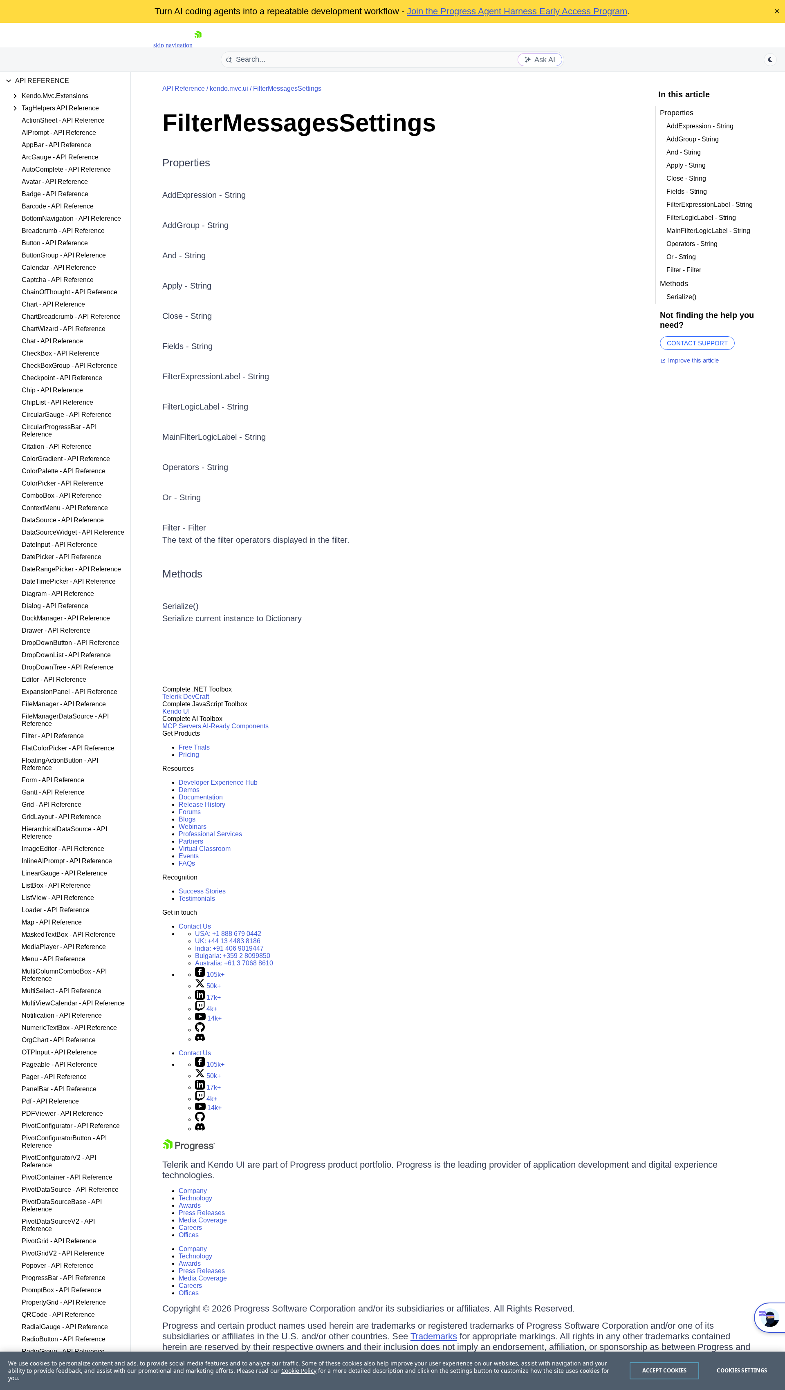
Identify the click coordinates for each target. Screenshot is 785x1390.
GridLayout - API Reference (61, 816)
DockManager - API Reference (66, 618)
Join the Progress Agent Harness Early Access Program (517, 11)
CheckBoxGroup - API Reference (69, 365)
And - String (184, 255)
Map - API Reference (52, 922)
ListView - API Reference (58, 897)
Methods (182, 574)
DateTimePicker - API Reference (69, 581)
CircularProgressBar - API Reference (59, 430)
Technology (195, 1198)
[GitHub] (200, 1029)
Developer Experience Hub (218, 782)
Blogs (187, 819)
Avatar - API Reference (55, 181)
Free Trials (194, 747)
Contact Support (697, 343)
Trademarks (433, 1336)
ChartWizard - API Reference (63, 328)
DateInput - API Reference (59, 544)
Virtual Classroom (205, 848)
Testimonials (197, 898)
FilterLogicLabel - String (205, 406)
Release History (202, 804)
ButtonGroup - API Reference (64, 255)
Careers (190, 1227)
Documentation (201, 797)
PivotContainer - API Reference (67, 1177)
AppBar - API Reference (56, 144)
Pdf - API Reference (50, 1101)
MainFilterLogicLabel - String (214, 436)
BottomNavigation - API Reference (71, 218)
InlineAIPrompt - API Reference (67, 860)
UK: (227, 941)
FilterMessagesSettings (287, 88)
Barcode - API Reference (58, 206)
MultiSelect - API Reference (61, 990)
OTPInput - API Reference (59, 1052)
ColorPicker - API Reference (62, 483)
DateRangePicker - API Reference (71, 569)
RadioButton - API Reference (63, 1339)
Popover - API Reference (58, 1265)
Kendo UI (176, 711)
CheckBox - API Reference (60, 353)
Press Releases (202, 1212)
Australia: (234, 963)
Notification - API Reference (62, 1015)
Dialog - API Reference (55, 605)
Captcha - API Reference (58, 279)
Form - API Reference (53, 780)
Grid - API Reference (51, 804)
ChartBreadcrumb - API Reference (71, 316)
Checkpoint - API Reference (62, 377)
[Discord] (200, 1039)
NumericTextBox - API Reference (69, 1027)
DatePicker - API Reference (61, 556)
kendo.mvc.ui (229, 88)
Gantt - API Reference (53, 792)
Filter (197, 527)
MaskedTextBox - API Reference (68, 934)
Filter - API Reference (53, 735)
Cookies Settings (742, 1370)
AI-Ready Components (235, 726)
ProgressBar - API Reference (63, 1277)
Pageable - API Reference (59, 1064)
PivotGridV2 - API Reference (63, 1253)
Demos (189, 789)
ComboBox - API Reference (62, 495)
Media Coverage (203, 1220)
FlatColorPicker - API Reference (68, 748)
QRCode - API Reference (58, 1314)
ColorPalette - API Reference (63, 471)
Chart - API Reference (53, 304)
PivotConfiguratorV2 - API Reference (59, 1161)
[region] (392, 1371)
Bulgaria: (232, 955)
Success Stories (202, 891)
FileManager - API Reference (64, 704)
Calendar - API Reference (59, 267)
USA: (228, 933)
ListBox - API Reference (56, 885)
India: (229, 948)
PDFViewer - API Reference (62, 1113)
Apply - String (186, 285)
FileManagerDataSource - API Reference (65, 720)
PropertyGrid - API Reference (64, 1302)
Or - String (181, 497)
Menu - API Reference (53, 959)
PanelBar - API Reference (59, 1089)
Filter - (175, 527)
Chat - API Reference (52, 341)
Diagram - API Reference (58, 593)
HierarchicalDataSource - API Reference (64, 833)
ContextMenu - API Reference (65, 507)
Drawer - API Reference (56, 630)
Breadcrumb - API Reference (63, 230)
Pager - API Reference (54, 1076)
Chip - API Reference (52, 390)
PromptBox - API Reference (61, 1290)
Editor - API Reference (54, 679)
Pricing (189, 754)
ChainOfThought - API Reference (69, 292)
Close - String (187, 315)
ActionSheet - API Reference (63, 120)
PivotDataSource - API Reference (70, 1189)
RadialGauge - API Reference (65, 1326)
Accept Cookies (664, 1370)
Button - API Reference (55, 243)
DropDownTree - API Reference (68, 667)
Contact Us (195, 926)
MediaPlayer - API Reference (64, 946)
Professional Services (210, 833)
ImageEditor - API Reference (63, 848)
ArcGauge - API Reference (60, 157)
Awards (190, 1205)
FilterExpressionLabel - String (215, 376)
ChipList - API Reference (57, 402)
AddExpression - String (204, 194)
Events (189, 856)
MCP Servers (181, 726)
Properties (186, 163)
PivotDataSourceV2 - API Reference (58, 1225)
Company (193, 1190)
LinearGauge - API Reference (64, 873)
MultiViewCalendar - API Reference (73, 1003)
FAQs (187, 863)
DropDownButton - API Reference (70, 642)
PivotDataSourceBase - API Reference (62, 1205)
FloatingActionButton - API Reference (60, 764)
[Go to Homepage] (198, 45)
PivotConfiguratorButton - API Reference (64, 1142)
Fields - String (187, 346)
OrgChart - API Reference (59, 1039)
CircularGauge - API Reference (67, 414)
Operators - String (195, 467)
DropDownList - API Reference (66, 654)
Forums (190, 811)
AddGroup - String (195, 225)
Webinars (192, 826)
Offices (189, 1234)
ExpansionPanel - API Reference (69, 691)
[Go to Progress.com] (188, 1149)
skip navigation (173, 45)
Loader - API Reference (56, 910)
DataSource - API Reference (63, 520)
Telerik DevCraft (185, 696)
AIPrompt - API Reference (59, 132)
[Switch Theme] (770, 59)
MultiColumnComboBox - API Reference (64, 975)
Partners (191, 841)
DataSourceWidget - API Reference (73, 532)
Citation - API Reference (57, 446)
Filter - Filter (683, 269)
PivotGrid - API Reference (59, 1241)
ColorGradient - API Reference (66, 458)
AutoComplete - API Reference (66, 169)
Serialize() (180, 606)
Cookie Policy (298, 1370)
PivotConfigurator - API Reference (71, 1125)
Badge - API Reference (55, 193)
